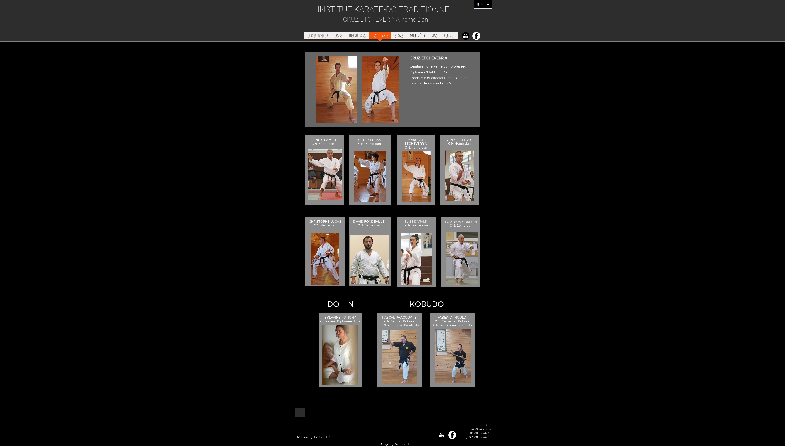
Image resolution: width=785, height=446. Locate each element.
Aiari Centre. (404, 444)
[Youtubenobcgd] (466, 36)
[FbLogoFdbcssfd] (476, 36)
